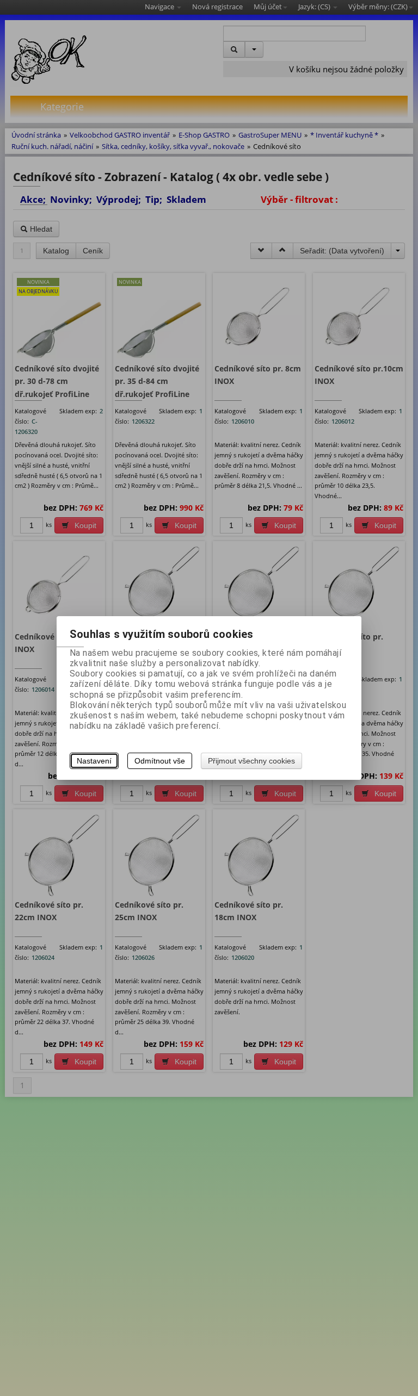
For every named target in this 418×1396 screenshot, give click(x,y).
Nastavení (94, 760)
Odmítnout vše (159, 760)
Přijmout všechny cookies (251, 760)
